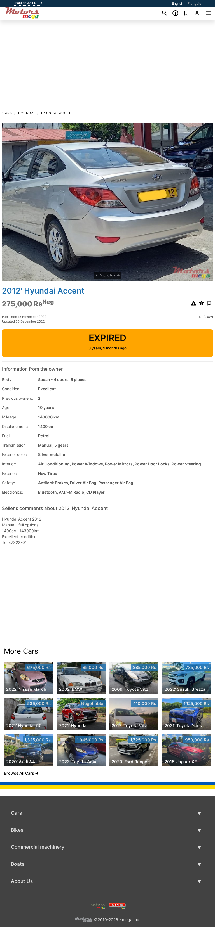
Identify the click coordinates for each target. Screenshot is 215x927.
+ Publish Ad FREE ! (27, 3)
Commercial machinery (37, 847)
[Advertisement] (107, 68)
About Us (22, 881)
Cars (7, 113)
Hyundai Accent (57, 113)
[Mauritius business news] (97, 905)
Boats (17, 864)
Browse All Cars (19, 773)
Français (194, 3)
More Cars (21, 651)
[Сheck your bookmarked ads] (186, 13)
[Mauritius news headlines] (117, 905)
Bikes (17, 830)
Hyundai (26, 113)
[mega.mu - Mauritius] (83, 919)
